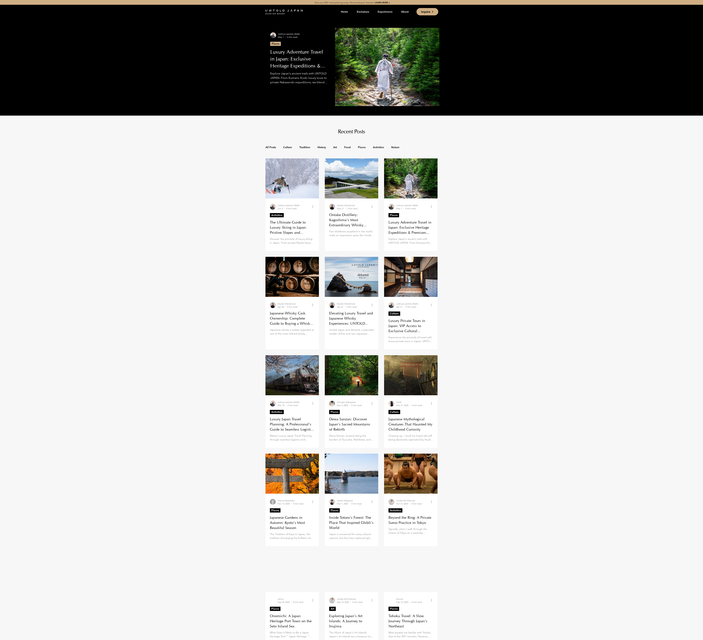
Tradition (304, 147)
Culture (287, 147)
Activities (378, 147)
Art (335, 147)
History (321, 147)
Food (347, 147)
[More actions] (314, 206)
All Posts (270, 147)
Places (275, 43)
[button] (362, 11)
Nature (395, 147)
